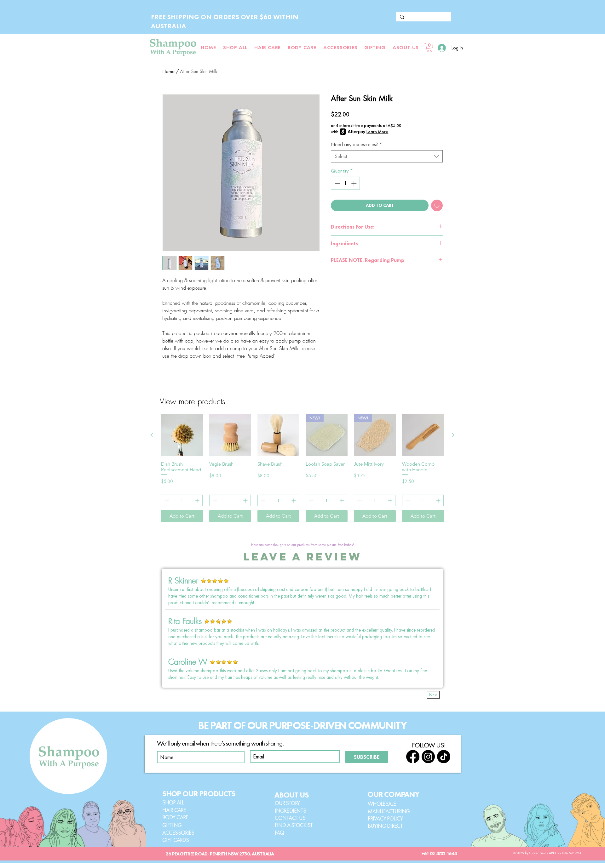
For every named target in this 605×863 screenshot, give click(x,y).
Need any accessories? (356, 144)
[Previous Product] (152, 435)
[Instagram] (428, 756)
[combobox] (387, 156)
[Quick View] (182, 435)
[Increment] (354, 183)
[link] (429, 47)
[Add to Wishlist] (437, 205)
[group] (302, 468)
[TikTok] (443, 756)
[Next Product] (453, 435)
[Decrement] (336, 183)
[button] (405, 47)
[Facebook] (412, 756)
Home (168, 71)
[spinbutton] (345, 183)
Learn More (377, 131)
